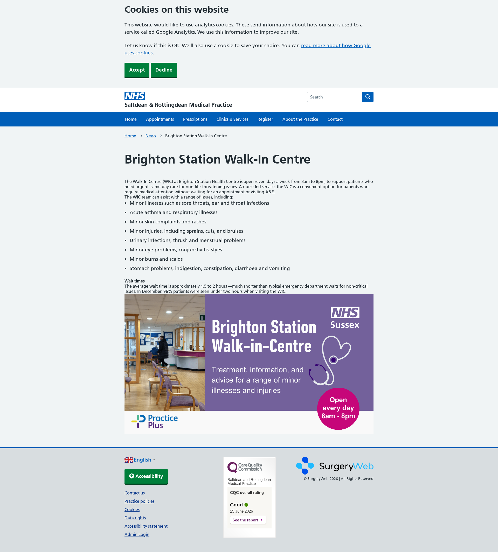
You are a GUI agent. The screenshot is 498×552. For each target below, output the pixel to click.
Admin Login (137, 534)
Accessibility (148, 476)
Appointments (160, 119)
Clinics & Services (232, 119)
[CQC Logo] (244, 472)
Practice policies (139, 501)
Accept (137, 70)
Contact (335, 119)
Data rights (135, 517)
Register (265, 119)
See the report (245, 520)
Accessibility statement (146, 526)
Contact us (135, 493)
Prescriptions (195, 119)
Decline (163, 70)
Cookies (132, 509)
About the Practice (300, 119)
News (151, 135)
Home (131, 119)
